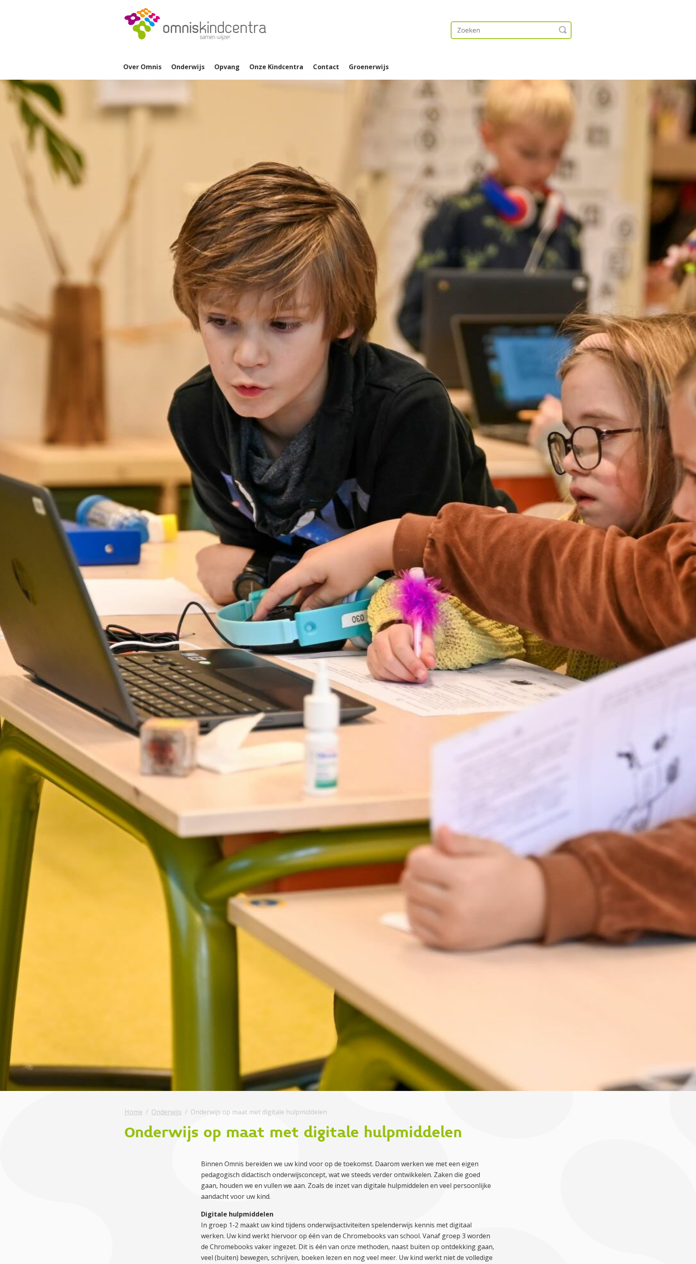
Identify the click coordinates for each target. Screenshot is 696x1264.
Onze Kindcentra (276, 66)
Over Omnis (142, 66)
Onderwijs (188, 66)
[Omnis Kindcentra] (205, 24)
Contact (326, 66)
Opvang (227, 66)
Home (133, 1111)
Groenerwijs (369, 66)
